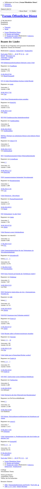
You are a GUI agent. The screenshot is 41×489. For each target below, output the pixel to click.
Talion (5, 112)
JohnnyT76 (13, 141)
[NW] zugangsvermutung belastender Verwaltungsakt (17, 177)
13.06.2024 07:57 (6, 327)
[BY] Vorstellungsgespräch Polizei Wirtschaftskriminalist (18, 156)
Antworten (4, 57)
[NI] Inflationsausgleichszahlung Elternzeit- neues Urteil (18, 62)
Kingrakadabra (7, 269)
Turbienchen (14, 380)
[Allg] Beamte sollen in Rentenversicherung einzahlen (17, 333)
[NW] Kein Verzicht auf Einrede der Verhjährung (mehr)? (18, 274)
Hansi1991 (6, 172)
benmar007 (13, 441)
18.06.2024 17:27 (6, 170)
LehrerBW (6, 455)
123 (27, 54)
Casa (4, 94)
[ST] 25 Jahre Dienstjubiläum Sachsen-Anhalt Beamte (17, 81)
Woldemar (13, 277)
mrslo (11, 84)
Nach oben (4, 458)
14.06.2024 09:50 (6, 308)
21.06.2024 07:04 (6, 74)
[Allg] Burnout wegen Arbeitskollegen (12, 232)
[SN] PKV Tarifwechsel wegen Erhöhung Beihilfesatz (17, 377)
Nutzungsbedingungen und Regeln (19, 485)
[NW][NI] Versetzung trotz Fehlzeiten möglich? (15, 315)
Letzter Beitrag (5, 59)
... (14, 54)
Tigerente (13, 337)
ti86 (11, 297)
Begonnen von (10, 56)
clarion (5, 227)
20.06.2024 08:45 (6, 129)
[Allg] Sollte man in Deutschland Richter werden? (16, 355)
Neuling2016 (17, 37)
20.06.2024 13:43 (6, 111)
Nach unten (4, 54)
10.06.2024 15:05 (6, 430)
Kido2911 (13, 102)
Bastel (5, 209)
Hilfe (6, 485)
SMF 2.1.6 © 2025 (10, 486)
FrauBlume (13, 66)
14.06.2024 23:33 (6, 285)
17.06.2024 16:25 (6, 244)
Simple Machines (22, 486)
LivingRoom (14, 159)
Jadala (12, 217)
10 (10, 340)
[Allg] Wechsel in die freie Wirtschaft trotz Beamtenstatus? (18, 395)
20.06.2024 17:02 (6, 92)
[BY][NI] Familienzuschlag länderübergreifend (15, 117)
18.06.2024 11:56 (6, 189)
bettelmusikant (7, 151)
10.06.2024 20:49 (6, 410)
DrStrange (6, 431)
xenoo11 (12, 421)
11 (10, 445)
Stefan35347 (8, 37)
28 (15, 54)
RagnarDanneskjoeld (16, 199)
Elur (4, 350)
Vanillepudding (14, 121)
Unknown (30, 36)
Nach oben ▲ (35, 485)
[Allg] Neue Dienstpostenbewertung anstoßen (14, 99)
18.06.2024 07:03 (6, 225)
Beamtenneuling (15, 180)
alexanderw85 (14, 255)
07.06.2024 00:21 (6, 453)
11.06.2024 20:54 (6, 370)
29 (17, 54)
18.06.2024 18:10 (6, 149)
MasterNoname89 (8, 76)
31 (21, 54)
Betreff (3, 56)
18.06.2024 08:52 (6, 207)
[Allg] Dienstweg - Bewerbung (10, 195)
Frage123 (13, 318)
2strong (5, 310)
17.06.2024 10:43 (6, 267)
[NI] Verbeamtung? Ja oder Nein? (11, 214)
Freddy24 (13, 358)
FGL (4, 245)
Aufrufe (10, 57)
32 (23, 54)
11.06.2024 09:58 (6, 388)
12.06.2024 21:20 (6, 348)
